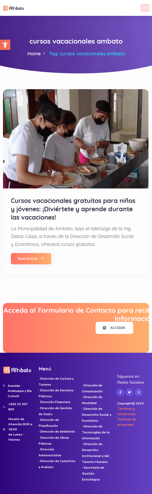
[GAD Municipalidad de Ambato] (14, 8)
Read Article (27, 259)
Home (34, 53)
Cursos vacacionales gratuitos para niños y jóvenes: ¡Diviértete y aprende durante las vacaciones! (73, 209)
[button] (5, 45)
